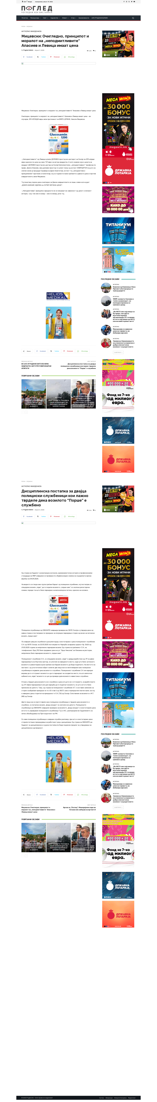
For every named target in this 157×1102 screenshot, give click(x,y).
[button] (133, 18)
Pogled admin (28, 50)
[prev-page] (22, 412)
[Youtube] (134, 1)
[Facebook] (124, 1)
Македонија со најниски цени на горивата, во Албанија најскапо (122, 331)
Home (23, 26)
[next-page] (26, 412)
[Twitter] (129, 1)
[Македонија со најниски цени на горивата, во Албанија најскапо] (106, 330)
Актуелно (29, 26)
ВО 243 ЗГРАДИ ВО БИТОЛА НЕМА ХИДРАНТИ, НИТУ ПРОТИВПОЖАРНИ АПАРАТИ (36, 366)
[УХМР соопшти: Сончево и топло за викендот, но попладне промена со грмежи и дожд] (58, 394)
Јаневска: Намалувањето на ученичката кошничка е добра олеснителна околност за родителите (123, 344)
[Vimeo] (131, 1)
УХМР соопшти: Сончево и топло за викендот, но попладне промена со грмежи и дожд (58, 403)
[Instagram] (126, 1)
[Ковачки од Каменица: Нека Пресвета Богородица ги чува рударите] (33, 394)
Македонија (35, 31)
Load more (117, 352)
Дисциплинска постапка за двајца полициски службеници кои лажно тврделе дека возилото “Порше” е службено (78, 366)
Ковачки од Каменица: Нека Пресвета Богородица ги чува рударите (34, 403)
